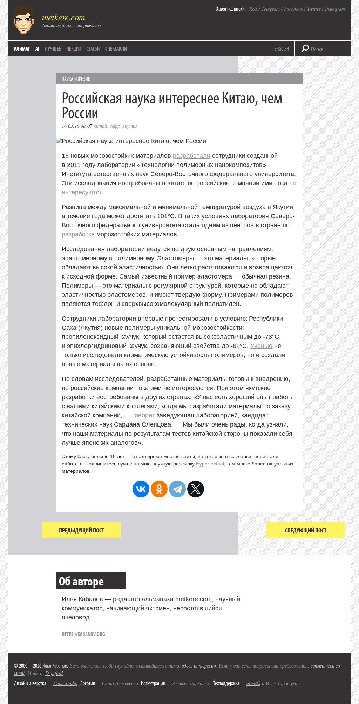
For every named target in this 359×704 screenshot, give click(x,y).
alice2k (253, 683)
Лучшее (53, 48)
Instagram (335, 8)
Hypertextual (210, 464)
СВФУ (115, 125)
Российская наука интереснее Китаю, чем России (172, 104)
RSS (253, 8)
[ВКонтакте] (141, 489)
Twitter (314, 8)
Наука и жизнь (76, 78)
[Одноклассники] (159, 489)
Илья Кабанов (54, 665)
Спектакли (116, 48)
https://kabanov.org (83, 634)
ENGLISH (281, 48)
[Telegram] (177, 489)
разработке (78, 234)
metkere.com (63, 16)
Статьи (93, 48)
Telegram (271, 8)
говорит (143, 415)
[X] (195, 489)
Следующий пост (305, 530)
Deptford (54, 673)
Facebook (293, 8)
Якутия (130, 125)
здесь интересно (199, 665)
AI (37, 48)
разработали (191, 155)
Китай (100, 125)
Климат (22, 48)
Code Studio (65, 683)
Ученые (261, 345)
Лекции (74, 48)
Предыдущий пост (81, 530)
